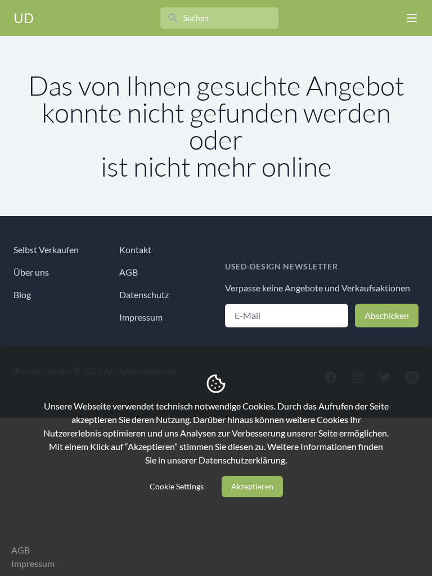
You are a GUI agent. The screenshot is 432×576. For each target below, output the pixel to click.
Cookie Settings (177, 486)
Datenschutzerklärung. (243, 459)
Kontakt (135, 249)
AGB (128, 272)
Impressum (141, 317)
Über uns (31, 272)
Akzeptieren (252, 486)
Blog (22, 294)
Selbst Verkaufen (46, 249)
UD (24, 18)
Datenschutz (144, 294)
